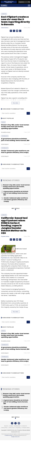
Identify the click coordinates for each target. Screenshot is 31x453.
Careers (11, 426)
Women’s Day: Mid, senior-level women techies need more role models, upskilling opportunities (15, 126)
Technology (5, 136)
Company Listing (25, 427)
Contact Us (24, 426)
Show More (15, 103)
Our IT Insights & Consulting (8, 2)
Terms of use (11, 427)
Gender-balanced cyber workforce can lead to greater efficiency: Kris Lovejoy (15, 151)
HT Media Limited (8, 435)
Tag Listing (18, 427)
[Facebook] (11, 31)
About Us (6, 426)
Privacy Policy (5, 427)
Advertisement (17, 426)
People (3, 122)
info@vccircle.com (15, 436)
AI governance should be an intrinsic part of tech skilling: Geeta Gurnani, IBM (15, 139)
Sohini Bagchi (4, 144)
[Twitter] (14, 31)
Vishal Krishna (4, 27)
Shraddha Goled (5, 132)
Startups (4, 14)
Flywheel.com (5, 258)
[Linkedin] (17, 31)
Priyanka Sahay (5, 236)
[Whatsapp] (20, 31)
